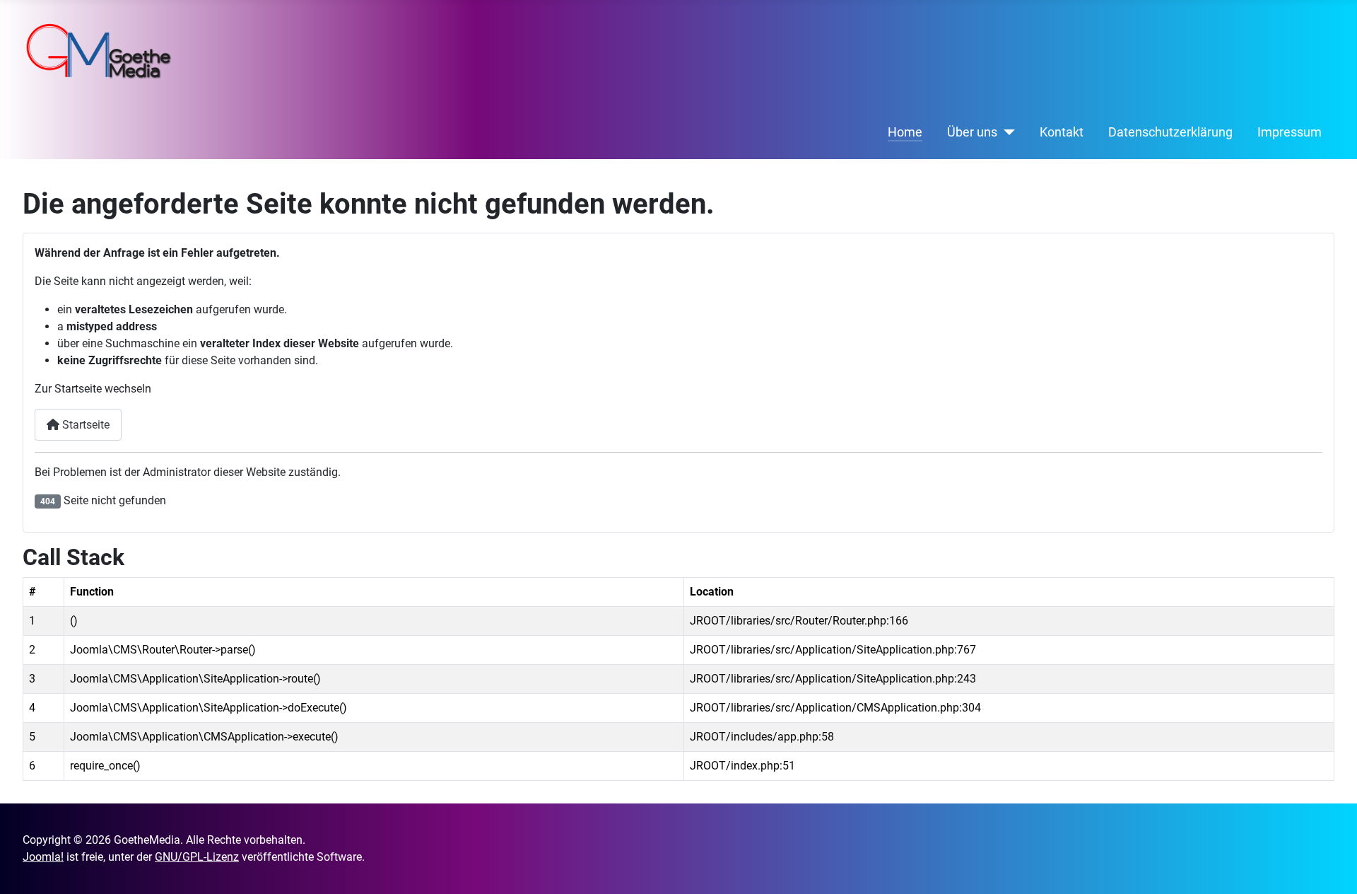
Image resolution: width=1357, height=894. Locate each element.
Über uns (972, 132)
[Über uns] (1006, 132)
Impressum (1289, 132)
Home (905, 132)
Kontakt (1061, 132)
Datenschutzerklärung (1170, 132)
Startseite (84, 424)
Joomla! (43, 857)
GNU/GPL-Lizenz (197, 857)
